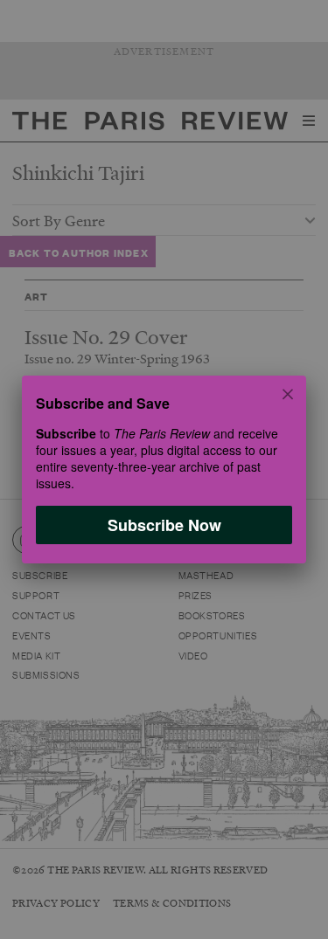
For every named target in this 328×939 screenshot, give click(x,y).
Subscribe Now (164, 525)
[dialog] (164, 469)
